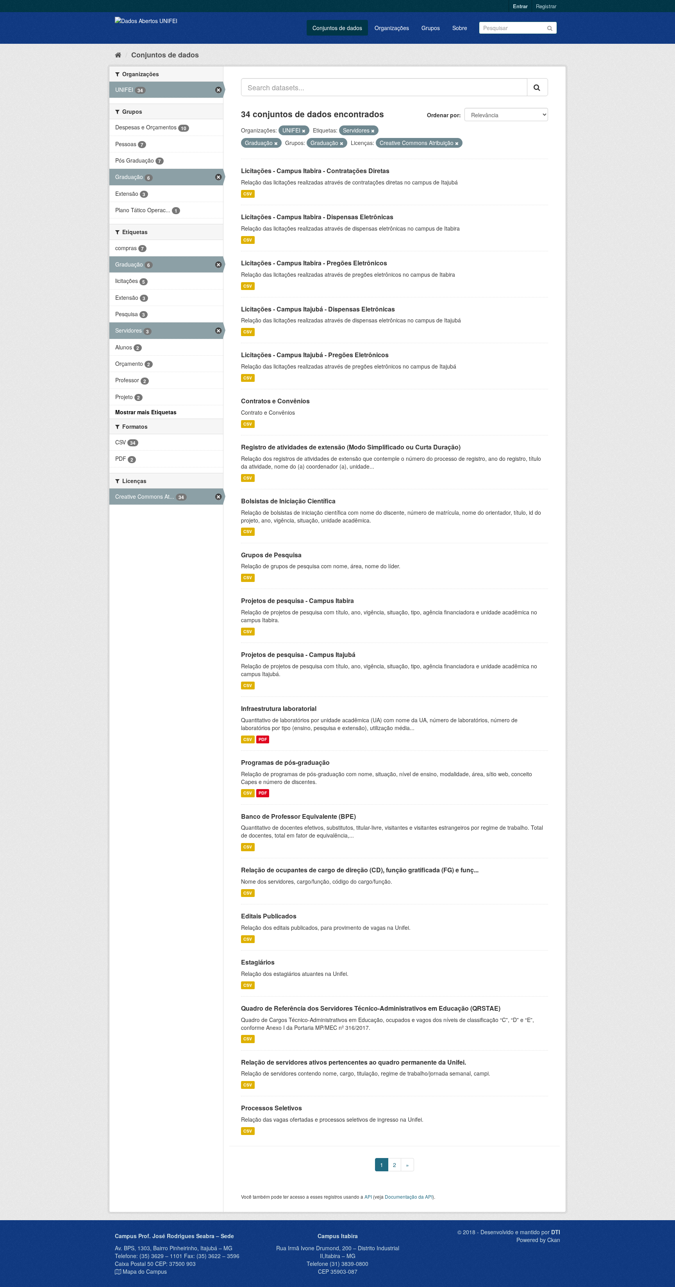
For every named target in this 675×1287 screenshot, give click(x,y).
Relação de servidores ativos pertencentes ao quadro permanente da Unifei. (353, 1062)
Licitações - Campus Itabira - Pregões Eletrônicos (314, 262)
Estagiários (258, 962)
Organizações (392, 28)
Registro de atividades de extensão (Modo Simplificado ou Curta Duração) (351, 446)
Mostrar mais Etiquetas (146, 412)
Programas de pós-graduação (285, 762)
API (368, 1196)
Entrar (520, 6)
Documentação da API (408, 1196)
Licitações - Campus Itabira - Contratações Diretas (315, 170)
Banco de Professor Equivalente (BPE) (298, 816)
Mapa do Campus (145, 1271)
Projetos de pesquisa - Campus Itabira (297, 600)
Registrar (546, 6)
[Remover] (303, 130)
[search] (537, 87)
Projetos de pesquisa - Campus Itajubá (298, 654)
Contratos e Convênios (275, 400)
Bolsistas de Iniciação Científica (288, 500)
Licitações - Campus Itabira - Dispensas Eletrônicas (317, 216)
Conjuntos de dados (337, 28)
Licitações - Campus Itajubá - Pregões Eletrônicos (315, 354)
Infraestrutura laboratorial (278, 708)
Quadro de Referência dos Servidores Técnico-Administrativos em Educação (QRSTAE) (370, 1008)
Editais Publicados (268, 915)
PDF (263, 739)
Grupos (430, 28)
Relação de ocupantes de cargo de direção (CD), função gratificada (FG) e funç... (360, 869)
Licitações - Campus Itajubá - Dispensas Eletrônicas (318, 308)
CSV (247, 194)
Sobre (459, 28)
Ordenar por (443, 115)
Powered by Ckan (538, 1240)
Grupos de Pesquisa (271, 554)
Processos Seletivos (271, 1107)
